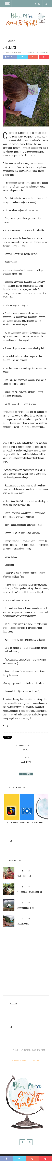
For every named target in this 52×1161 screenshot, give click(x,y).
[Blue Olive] (26, 19)
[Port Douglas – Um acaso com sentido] (8, 888)
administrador (18, 52)
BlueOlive (8, 52)
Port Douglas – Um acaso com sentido (31, 892)
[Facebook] (35, 3)
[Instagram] (39, 3)
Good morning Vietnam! (25, 907)
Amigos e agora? (23, 923)
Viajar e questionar (24, 876)
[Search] (46, 3)
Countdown (26, 761)
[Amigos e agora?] (8, 920)
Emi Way (26, 749)
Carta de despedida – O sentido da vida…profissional (23, 822)
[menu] (7, 3)
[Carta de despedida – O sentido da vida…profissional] (26, 807)
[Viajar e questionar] (8, 872)
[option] (26, 809)
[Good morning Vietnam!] (8, 904)
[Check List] (26, 95)
